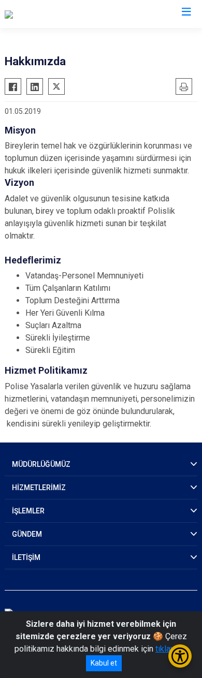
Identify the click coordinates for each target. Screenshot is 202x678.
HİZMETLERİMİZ (39, 487)
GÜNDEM (27, 534)
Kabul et (104, 663)
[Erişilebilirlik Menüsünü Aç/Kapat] (180, 656)
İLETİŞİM (26, 557)
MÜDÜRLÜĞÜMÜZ (41, 464)
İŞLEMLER (28, 511)
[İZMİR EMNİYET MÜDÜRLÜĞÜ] (59, 14)
